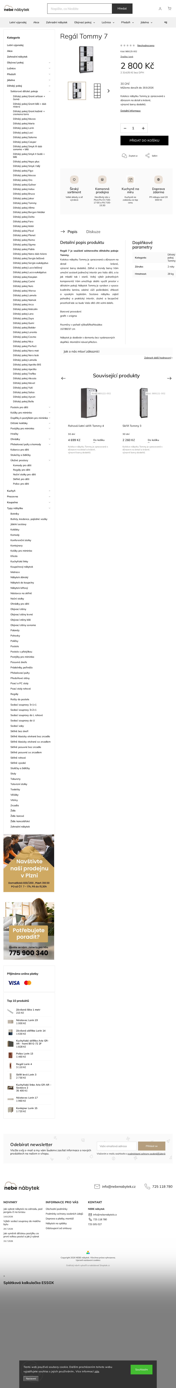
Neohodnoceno (145, 45)
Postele (14, 646)
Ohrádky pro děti (19, 603)
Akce (10, 51)
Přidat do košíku (144, 140)
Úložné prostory (19, 460)
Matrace (15, 572)
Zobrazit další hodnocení (157, 357)
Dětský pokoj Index (24, 189)
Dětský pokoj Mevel (24, 383)
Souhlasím (141, 1369)
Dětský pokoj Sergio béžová (28, 258)
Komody (15, 534)
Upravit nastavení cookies (88, 1260)
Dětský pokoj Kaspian (25, 276)
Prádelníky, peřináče (21, 667)
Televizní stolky (18, 784)
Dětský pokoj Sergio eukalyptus (30, 263)
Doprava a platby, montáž (60, 1218)
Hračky (14, 433)
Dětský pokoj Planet (24, 235)
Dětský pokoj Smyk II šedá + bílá (29, 155)
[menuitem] (17, 22)
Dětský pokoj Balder (24, 327)
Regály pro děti (21, 469)
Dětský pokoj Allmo (24, 207)
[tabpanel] (89, 420)
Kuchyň (11, 490)
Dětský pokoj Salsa (23, 392)
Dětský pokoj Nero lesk (26, 355)
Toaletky (15, 789)
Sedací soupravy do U (22, 720)
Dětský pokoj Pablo (24, 249)
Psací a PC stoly (19, 683)
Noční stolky (17, 598)
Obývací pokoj (15, 62)
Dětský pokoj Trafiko (24, 373)
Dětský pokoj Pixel (23, 230)
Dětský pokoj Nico (23, 341)
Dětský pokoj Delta (23, 216)
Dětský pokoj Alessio (24, 378)
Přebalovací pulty (20, 672)
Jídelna (11, 80)
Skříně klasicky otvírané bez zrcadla (30, 736)
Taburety (15, 778)
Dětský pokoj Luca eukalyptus (29, 272)
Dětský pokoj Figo (23, 170)
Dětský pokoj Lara (23, 313)
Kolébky (14, 529)
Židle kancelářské (20, 821)
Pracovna (12, 496)
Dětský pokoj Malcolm (25, 309)
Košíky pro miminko (21, 412)
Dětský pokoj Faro (23, 221)
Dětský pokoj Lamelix (25, 359)
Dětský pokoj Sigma (24, 244)
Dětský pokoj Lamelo (24, 295)
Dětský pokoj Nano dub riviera (30, 253)
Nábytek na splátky (56, 1223)
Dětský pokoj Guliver (24, 184)
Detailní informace (130, 110)
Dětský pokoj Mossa (24, 175)
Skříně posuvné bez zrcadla (25, 747)
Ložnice (11, 68)
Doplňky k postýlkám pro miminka (29, 417)
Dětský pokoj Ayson (24, 396)
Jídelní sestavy (18, 524)
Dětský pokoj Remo (24, 239)
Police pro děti (21, 483)
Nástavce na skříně (21, 593)
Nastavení (31, 1378)
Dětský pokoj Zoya (23, 318)
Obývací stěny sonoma (23, 625)
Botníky (14, 513)
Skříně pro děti (21, 479)
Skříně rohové (18, 757)
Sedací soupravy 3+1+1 (23, 704)
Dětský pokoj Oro (22, 180)
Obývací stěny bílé (20, 619)
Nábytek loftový (19, 587)
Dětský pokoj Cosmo (24, 336)
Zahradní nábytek (17, 56)
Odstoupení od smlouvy (59, 1228)
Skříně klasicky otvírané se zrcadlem (30, 741)
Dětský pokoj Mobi (23, 226)
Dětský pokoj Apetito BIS (27, 364)
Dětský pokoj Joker (23, 198)
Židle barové (17, 815)
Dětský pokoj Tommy (24, 203)
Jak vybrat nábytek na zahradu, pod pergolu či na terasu (22, 1210)
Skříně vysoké (18, 762)
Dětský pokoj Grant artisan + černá (29, 98)
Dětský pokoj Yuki (23, 387)
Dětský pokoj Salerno (25, 137)
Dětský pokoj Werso (24, 290)
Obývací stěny (18, 609)
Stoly (13, 773)
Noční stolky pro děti (24, 474)
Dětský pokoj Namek (24, 300)
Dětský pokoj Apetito (24, 369)
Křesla (14, 556)
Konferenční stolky (20, 540)
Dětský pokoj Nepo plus (26, 161)
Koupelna (12, 502)
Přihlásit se (152, 1146)
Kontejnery (16, 545)
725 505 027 (95, 1224)
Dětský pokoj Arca (23, 304)
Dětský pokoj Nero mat (26, 350)
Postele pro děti (19, 407)
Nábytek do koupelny (22, 582)
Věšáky (14, 794)
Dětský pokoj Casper (24, 141)
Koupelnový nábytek (21, 566)
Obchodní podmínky (56, 1208)
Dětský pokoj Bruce (24, 193)
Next (170, 378)
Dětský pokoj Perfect (24, 346)
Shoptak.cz (105, 1265)
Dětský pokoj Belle (23, 401)
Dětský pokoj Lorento (25, 332)
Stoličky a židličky (20, 768)
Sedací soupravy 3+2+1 (23, 709)
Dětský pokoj (14, 85)
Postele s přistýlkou (21, 651)
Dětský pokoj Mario (24, 123)
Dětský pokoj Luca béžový (27, 267)
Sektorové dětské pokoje (24, 91)
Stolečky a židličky (20, 455)
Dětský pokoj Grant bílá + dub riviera (29, 105)
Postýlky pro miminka (22, 428)
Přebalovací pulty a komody (25, 444)
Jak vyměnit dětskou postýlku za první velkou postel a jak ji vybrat (21, 1235)
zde (97, 1371)
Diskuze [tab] (93, 231)
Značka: (126, 56)
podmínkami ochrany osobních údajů (146, 1153)
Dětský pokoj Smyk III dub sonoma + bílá (27, 148)
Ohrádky (15, 439)
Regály (14, 694)
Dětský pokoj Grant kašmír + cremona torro (29, 113)
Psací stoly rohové (20, 688)
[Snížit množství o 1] (125, 128)
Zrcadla (14, 805)
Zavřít (161, 167)
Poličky (14, 641)
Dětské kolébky (19, 423)
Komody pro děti (22, 465)
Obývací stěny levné (21, 614)
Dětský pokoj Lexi (23, 132)
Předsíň (11, 74)
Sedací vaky (17, 725)
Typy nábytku (15, 508)
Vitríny (14, 800)
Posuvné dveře (18, 662)
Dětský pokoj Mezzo (24, 118)
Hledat (122, 8)
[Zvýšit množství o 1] (143, 128)
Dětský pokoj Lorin (23, 128)
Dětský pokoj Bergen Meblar (29, 212)
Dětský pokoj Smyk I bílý (26, 166)
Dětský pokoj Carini (24, 281)
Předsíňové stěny (20, 678)
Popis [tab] (72, 231)
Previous (63, 378)
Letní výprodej (15, 45)
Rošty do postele (19, 699)
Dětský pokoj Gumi (23, 323)
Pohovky (15, 635)
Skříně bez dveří (19, 731)
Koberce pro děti (19, 449)
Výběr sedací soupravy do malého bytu (22, 1223)
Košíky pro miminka (21, 550)
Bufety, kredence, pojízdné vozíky (28, 519)
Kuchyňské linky (19, 561)
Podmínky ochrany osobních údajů (64, 1213)
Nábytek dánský (19, 577)
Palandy (14, 630)
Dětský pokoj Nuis (23, 286)
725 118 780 (162, 1186)
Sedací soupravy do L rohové (26, 715)
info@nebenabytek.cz (119, 1186)
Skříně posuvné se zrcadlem (26, 752)
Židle (13, 810)
